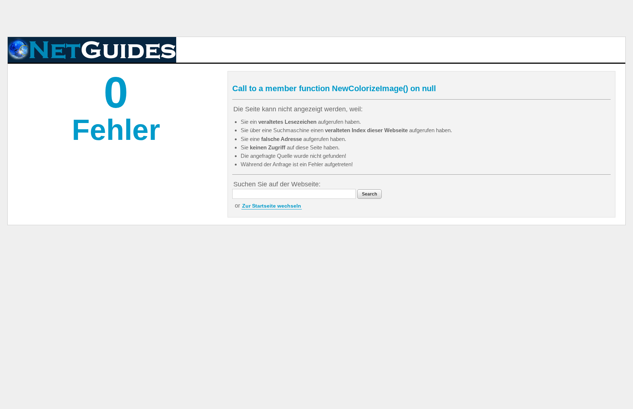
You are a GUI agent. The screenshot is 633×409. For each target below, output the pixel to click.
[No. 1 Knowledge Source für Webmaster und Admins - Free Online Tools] (92, 50)
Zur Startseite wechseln (271, 206)
